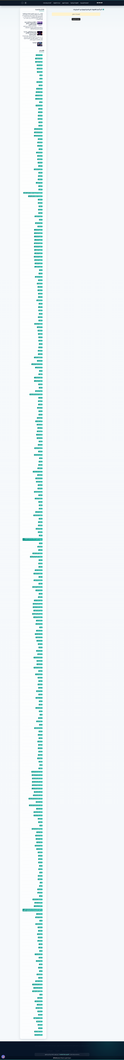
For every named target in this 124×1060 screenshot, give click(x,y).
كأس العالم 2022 (38, 792)
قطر (41, 765)
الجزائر (40, 206)
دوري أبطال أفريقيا (37, 604)
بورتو (40, 505)
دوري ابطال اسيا (38, 600)
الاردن (40, 149)
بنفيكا (40, 502)
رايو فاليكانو (39, 624)
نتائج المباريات (38, 954)
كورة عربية (39, 832)
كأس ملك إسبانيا (38, 812)
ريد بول (40, 644)
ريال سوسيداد (39, 634)
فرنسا (40, 738)
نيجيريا (40, 968)
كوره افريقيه (39, 835)
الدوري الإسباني (38, 233)
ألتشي (40, 189)
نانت (41, 951)
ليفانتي (40, 876)
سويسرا (40, 684)
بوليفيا (40, 525)
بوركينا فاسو (39, 512)
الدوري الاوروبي (38, 250)
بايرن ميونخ (39, 482)
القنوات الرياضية (74, 3)
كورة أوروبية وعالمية (37, 829)
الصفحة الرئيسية (84, 3)
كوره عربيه (39, 842)
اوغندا (40, 441)
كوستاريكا (39, 849)
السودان (40, 290)
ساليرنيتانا (39, 661)
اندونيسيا (40, 418)
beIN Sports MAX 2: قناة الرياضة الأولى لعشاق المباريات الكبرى (30, 23)
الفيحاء (40, 317)
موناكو (40, 937)
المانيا (40, 341)
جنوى (40, 577)
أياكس (40, 451)
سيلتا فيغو (39, 691)
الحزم (41, 220)
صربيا (41, 701)
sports (40, 1028)
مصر (41, 921)
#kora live (39, 68)
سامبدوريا (39, 664)
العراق (40, 310)
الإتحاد (40, 122)
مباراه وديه (39, 914)
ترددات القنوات (56, 3)
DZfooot (40, 1011)
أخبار (41, 102)
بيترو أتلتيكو (39, 529)
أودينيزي (40, 428)
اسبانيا (40, 112)
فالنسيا (40, 735)
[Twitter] (22, 3)
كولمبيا (40, 852)
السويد (40, 294)
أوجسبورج (39, 424)
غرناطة (40, 718)
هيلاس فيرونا (39, 981)
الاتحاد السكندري (38, 136)
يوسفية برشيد (38, 1001)
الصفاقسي (39, 300)
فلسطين (40, 741)
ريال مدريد (39, 641)
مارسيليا (40, 889)
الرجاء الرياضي (39, 277)
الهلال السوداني (38, 381)
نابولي (40, 947)
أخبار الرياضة (39, 105)
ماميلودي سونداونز (37, 899)
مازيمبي (40, 893)
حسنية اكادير (39, 590)
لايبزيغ (40, 862)
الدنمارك (40, 226)
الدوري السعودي (38, 257)
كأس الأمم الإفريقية (37, 782)
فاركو (40, 731)
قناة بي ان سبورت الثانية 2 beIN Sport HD (33, 14)
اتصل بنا (57, 1051)
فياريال (40, 748)
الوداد (40, 388)
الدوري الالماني (38, 240)
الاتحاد (40, 126)
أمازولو (40, 401)
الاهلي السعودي (38, 169)
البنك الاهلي (39, 183)
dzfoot (40, 1015)
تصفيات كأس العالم (37, 553)
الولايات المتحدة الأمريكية (36, 394)
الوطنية (34, 43)
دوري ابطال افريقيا (37, 607)
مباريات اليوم (65, 3)
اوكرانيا (40, 445)
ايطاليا (40, 465)
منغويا (40, 931)
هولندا (40, 978)
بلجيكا (40, 495)
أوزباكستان (39, 435)
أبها (41, 75)
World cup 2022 (38, 1035)
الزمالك (40, 280)
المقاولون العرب (38, 357)
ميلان (40, 944)
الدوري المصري (38, 263)
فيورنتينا (40, 758)
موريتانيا (40, 934)
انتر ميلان (40, 408)
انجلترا (40, 414)
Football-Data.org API (64, 1054)
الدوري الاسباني (38, 236)
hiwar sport (39, 1021)
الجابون (40, 203)
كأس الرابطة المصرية (37, 785)
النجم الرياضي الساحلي (37, 364)
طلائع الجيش (39, 708)
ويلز (41, 994)
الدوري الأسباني (38, 230)
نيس (41, 971)
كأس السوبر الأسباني (37, 788)
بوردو (40, 508)
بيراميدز (40, 532)
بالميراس (40, 475)
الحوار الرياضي (39, 223)
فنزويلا (40, 745)
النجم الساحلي (39, 367)
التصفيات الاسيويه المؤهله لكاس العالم (33, 193)
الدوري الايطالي (38, 253)
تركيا (41, 543)
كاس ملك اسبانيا (38, 815)
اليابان (40, 398)
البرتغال (40, 179)
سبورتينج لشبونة (38, 667)
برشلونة (40, 488)
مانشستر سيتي (38, 903)
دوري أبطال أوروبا (38, 610)
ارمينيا (40, 109)
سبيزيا (40, 671)
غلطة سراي (39, 721)
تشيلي (40, 550)
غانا (41, 714)
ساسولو (40, 654)
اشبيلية (40, 119)
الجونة (40, 213)
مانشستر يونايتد (38, 906)
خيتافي (40, 597)
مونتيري (40, 941)
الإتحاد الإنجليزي (38, 129)
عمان (41, 711)
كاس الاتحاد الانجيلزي (37, 775)
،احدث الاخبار (39, 55)
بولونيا (40, 522)
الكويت (40, 334)
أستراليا (40, 115)
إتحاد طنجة (39, 82)
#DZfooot (39, 65)
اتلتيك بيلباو (39, 92)
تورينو (40, 563)
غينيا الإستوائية (38, 728)
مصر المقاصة (39, 924)
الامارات (40, 162)
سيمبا (40, 694)
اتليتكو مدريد (39, 99)
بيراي (41, 535)
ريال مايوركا (39, 637)
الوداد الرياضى (39, 391)
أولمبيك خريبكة (38, 448)
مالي (41, 896)
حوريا (40, 594)
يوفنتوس (40, 1004)
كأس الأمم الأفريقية (37, 778)
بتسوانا (40, 485)
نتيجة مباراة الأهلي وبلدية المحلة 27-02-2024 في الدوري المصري (30, 33)
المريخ (40, 347)
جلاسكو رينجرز (38, 570)
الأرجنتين (40, 142)
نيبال (41, 964)
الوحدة (40, 384)
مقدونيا (40, 927)
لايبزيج (40, 859)
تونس (40, 567)
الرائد (41, 270)
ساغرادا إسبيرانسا (38, 657)
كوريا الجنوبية (38, 846)
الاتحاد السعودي (38, 132)
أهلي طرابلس (39, 421)
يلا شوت (40, 998)
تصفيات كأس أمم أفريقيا (36, 557)
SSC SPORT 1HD (38, 1031)
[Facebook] (25, 3)
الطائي (40, 307)
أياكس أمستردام (38, 455)
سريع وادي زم (39, 674)
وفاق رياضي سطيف (37, 991)
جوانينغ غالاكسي (38, 580)
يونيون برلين (39, 1008)
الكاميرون (40, 327)
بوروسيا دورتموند (38, 515)
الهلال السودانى (38, 377)
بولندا (40, 519)
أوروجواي (40, 431)
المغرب (40, 354)
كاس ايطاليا (39, 802)
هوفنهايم (39, 974)
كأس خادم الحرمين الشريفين (36, 805)
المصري (40, 351)
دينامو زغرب (39, 620)
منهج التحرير (50, 1051)
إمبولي (40, 404)
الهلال (40, 374)
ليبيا (41, 872)
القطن (40, 320)
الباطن (40, 173)
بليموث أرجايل (38, 498)
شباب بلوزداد (39, 698)
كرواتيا (40, 822)
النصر (41, 371)
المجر (41, 344)
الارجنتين (40, 146)
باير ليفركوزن (39, 478)
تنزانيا (40, 560)
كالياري (40, 819)
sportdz (40, 1025)
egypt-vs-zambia (38, 1018)
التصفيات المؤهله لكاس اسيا (35, 196)
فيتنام (40, 751)
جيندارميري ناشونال (37, 587)
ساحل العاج (39, 651)
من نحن (75, 1051)
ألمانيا (40, 337)
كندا (41, 825)
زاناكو (40, 647)
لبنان (41, 866)
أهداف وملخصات (47, 3)
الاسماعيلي (39, 152)
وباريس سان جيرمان (37, 984)
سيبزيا (40, 688)
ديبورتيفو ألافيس (38, 617)
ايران (41, 458)
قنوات (40, 768)
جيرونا (40, 583)
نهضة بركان (39, 961)
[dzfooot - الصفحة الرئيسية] (98, 3)
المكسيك (40, 361)
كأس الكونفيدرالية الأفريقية (35, 798)
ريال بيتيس (39, 631)
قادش (40, 762)
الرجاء (40, 273)
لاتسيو (40, 856)
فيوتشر (40, 755)
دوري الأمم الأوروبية (37, 614)
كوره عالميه (39, 839)
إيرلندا (40, 461)
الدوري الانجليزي (38, 246)
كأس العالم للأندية (38, 795)
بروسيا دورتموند (38, 492)
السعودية (40, 283)
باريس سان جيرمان (37, 472)
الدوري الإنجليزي (38, 243)
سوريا (40, 681)
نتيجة (40, 957)
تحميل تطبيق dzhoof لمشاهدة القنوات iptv (33, 539)
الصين (40, 304)
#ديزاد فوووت (39, 58)
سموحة (40, 678)
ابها (41, 79)
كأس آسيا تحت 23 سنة (37, 772)
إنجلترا (40, 411)
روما (41, 627)
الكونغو (40, 330)
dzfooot (55, 1058)
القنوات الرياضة (38, 324)
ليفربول (40, 879)
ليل (41, 882)
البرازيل (40, 176)
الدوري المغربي (38, 267)
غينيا (41, 725)
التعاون (40, 199)
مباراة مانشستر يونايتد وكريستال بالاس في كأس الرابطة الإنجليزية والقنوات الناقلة (32, 910)
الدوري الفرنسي (38, 260)
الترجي (40, 186)
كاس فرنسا (39, 809)
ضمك (40, 704)
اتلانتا (40, 85)
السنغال (40, 287)
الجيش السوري (38, 216)
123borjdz (40, 72)
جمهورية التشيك (38, 573)
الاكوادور (40, 159)
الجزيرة (40, 210)
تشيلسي (40, 547)
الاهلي (40, 166)
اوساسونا (39, 438)
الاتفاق (40, 139)
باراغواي (40, 468)
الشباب (40, 297)
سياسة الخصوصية (66, 1051)
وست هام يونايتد (38, 988)
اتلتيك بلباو (39, 89)
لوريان (40, 869)
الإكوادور (40, 156)
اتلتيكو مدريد (39, 95)
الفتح (41, 314)
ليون (41, 886)
